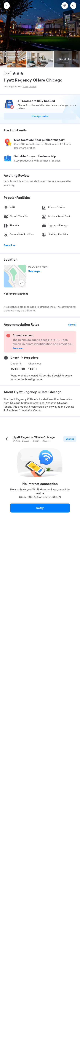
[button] (15, 276)
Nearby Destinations (16, 294)
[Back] (7, 5)
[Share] (73, 5)
